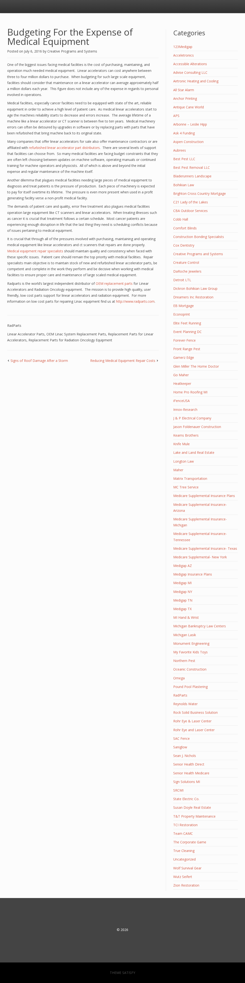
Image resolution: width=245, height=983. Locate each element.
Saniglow (180, 747)
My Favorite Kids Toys (190, 652)
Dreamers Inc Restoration (193, 297)
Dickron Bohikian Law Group (195, 288)
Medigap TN (182, 600)
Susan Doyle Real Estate (192, 807)
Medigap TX (182, 609)
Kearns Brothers (186, 435)
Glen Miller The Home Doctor (196, 366)
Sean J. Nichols (184, 755)
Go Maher (181, 375)
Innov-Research (185, 409)
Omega (179, 678)
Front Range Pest (186, 349)
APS (176, 115)
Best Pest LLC (184, 159)
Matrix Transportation (190, 478)
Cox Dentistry (183, 245)
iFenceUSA (181, 400)
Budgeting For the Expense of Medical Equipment (70, 37)
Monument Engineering (191, 643)
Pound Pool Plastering (190, 686)
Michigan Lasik (184, 635)
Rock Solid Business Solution (195, 712)
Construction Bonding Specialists (198, 236)
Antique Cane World (188, 107)
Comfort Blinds (185, 228)
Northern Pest (184, 660)
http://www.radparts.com (135, 301)
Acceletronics (183, 55)
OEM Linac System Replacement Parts (76, 334)
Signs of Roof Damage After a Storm (39, 360)
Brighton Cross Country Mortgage (199, 193)
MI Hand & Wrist (186, 617)
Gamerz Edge (183, 357)
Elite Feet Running (187, 323)
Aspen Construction (188, 141)
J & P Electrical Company (192, 418)
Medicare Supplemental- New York (200, 557)
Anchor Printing (185, 98)
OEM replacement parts (114, 283)
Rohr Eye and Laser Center (194, 730)
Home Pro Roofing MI (190, 392)
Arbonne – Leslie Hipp (190, 124)
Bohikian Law (183, 185)
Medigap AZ (182, 565)
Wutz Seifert (182, 876)
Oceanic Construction (189, 669)
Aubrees (179, 150)
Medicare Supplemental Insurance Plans (204, 495)
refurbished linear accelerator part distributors (64, 147)
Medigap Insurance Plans (192, 574)
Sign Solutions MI (186, 781)
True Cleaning (184, 850)
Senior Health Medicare (191, 773)
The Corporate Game (189, 842)
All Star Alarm (183, 90)
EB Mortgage (183, 305)
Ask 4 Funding (184, 133)
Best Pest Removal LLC (191, 167)
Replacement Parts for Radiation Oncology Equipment (70, 340)
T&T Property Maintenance (194, 816)
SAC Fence (181, 738)
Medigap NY (182, 591)
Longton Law (183, 461)
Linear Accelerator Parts (26, 334)
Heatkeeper (182, 383)
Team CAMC (183, 833)
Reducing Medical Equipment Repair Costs (122, 360)
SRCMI (178, 790)
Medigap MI (182, 583)
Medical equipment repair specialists (35, 251)
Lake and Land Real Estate (193, 452)
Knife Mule (181, 444)
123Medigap (182, 46)
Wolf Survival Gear (187, 868)
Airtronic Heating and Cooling (195, 81)
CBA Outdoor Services (190, 210)
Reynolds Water (185, 704)
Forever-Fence (184, 340)
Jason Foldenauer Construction (197, 426)
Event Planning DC (187, 331)
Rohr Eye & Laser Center (192, 721)
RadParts (14, 325)
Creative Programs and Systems (72, 51)
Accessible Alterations (190, 64)
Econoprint (181, 314)
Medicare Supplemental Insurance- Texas (205, 548)
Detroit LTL (182, 280)
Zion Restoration (186, 885)
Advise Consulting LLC (190, 72)
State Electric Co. (186, 799)
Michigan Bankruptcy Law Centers (199, 626)
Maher (178, 470)
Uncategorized (184, 859)
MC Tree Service (186, 487)
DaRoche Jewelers (187, 271)
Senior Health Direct (188, 764)
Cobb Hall (180, 219)
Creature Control (186, 262)
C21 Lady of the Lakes (190, 202)
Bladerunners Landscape (192, 176)
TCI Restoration (185, 825)
